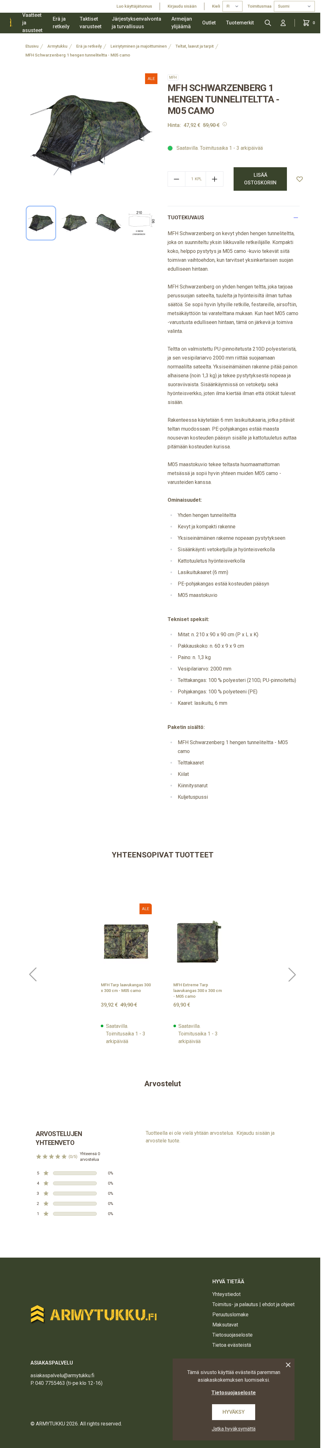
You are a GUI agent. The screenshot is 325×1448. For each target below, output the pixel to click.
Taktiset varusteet (91, 23)
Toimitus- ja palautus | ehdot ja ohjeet (253, 1304)
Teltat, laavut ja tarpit (195, 46)
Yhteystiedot (226, 1294)
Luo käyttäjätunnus (134, 6)
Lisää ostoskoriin (260, 179)
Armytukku (57, 46)
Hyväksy (233, 1412)
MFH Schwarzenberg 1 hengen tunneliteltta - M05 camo (77, 55)
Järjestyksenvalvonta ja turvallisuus (136, 23)
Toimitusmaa (259, 6)
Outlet (209, 23)
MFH (173, 77)
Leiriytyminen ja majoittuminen (138, 46)
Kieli (216, 6)
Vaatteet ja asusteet (32, 23)
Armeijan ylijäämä (181, 23)
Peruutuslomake (230, 1315)
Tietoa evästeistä (231, 1345)
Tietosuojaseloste (232, 1335)
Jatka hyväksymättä (233, 1429)
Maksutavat (225, 1325)
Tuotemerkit (240, 23)
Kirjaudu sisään (182, 6)
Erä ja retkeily (61, 23)
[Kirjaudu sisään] (283, 23)
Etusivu (31, 46)
